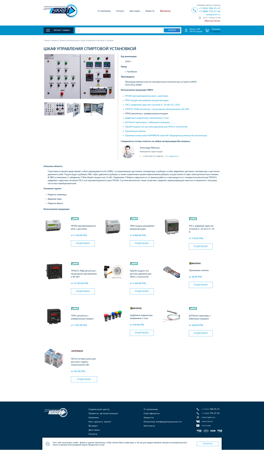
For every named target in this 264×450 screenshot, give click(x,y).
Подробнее (83, 243)
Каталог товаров (62, 30)
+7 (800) (211, 413)
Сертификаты (152, 413)
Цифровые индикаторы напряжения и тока (147, 118)
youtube (206, 426)
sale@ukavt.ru (213, 15)
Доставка (135, 11)
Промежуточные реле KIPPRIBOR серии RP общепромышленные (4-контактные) (166, 135)
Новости (150, 11)
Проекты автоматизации (69, 40)
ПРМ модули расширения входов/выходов (147, 100)
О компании (104, 11)
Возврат (93, 426)
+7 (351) (211, 409)
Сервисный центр (99, 409)
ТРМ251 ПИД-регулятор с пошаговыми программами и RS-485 (157, 109)
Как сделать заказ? (100, 422)
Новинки (94, 417)
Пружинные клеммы (135, 131)
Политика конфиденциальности (163, 422)
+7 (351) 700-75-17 (209, 8)
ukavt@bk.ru (208, 417)
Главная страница (51, 40)
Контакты (165, 11)
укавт (55, 412)
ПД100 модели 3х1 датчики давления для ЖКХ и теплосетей (156, 127)
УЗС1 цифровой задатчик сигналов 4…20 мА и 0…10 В (152, 105)
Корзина (215, 30)
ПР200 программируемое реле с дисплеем (146, 96)
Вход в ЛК (195, 29)
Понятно (208, 444)
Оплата (120, 11)
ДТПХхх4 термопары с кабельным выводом (147, 122)
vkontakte (207, 421)
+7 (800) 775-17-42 (209, 11)
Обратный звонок (212, 21)
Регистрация (196, 32)
